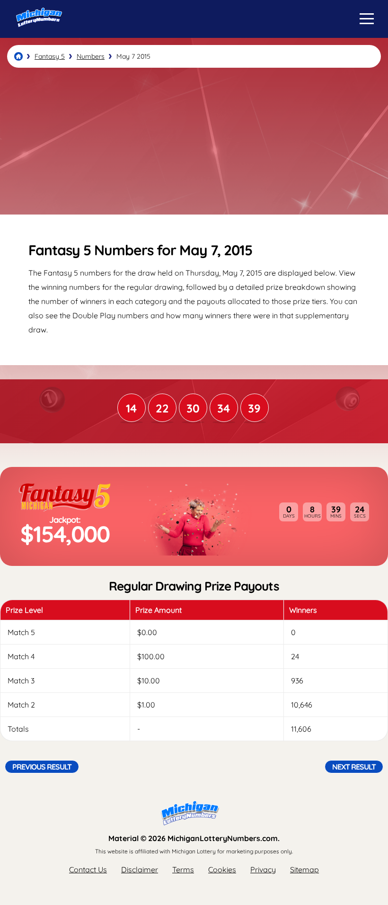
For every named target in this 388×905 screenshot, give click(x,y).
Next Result (354, 766)
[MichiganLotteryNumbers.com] (36, 34)
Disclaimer (139, 869)
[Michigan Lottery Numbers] (18, 56)
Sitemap (304, 869)
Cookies (222, 869)
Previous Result (41, 766)
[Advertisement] (194, 141)
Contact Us (88, 869)
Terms (183, 869)
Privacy (263, 869)
